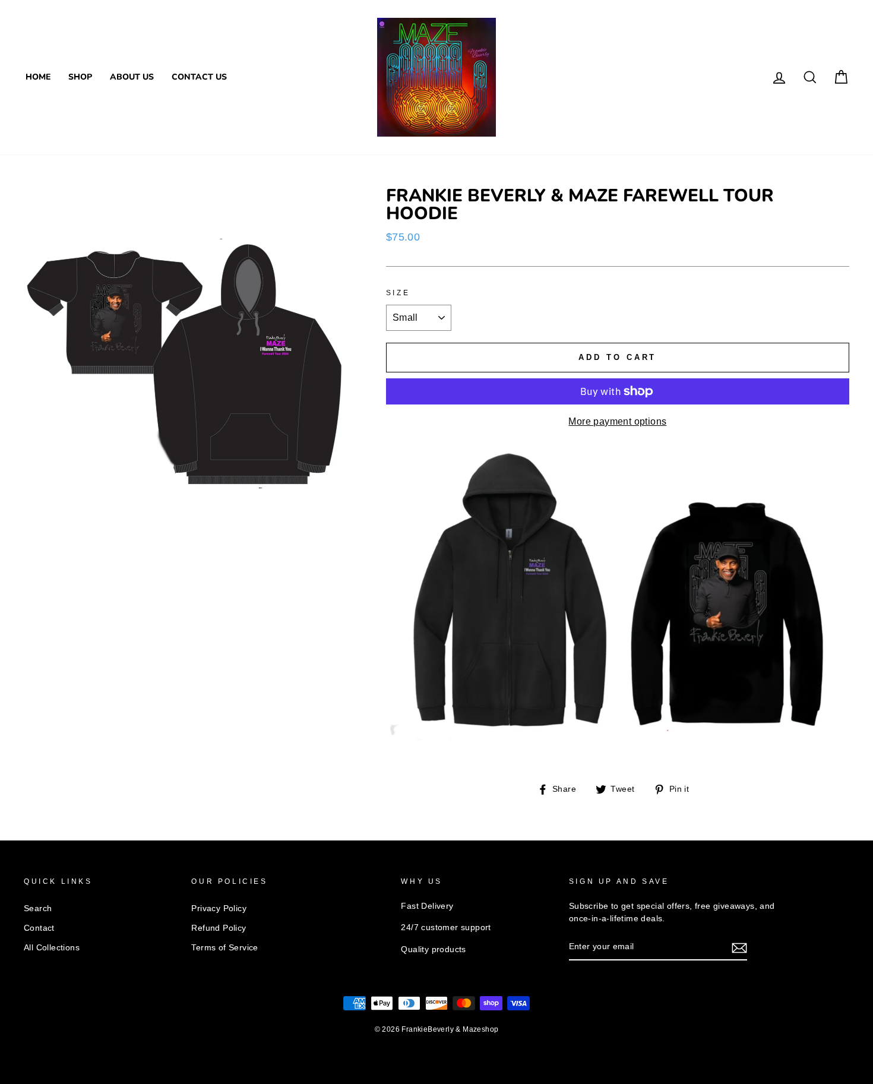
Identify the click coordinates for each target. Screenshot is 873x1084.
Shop (80, 77)
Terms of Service (224, 947)
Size (398, 293)
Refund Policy (218, 928)
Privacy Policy (218, 908)
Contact (39, 928)
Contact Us (199, 77)
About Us (132, 77)
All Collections (52, 947)
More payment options (617, 421)
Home (38, 77)
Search (38, 908)
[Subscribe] (739, 947)
